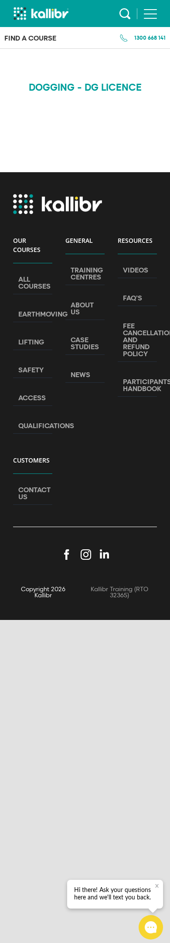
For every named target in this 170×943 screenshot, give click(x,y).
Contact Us (33, 493)
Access (32, 397)
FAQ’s (132, 297)
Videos (135, 269)
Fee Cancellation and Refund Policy (138, 339)
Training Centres (85, 273)
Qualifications (33, 425)
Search (124, 13)
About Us (82, 308)
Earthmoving (33, 313)
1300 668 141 (150, 37)
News (80, 374)
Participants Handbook (138, 385)
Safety (31, 369)
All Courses (33, 282)
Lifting (31, 341)
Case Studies (85, 343)
